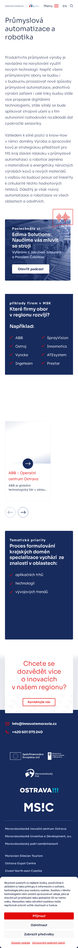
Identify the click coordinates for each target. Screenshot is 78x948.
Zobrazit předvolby (39, 934)
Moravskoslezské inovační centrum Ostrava (35, 829)
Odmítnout (39, 925)
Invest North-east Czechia (23, 871)
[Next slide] (23, 512)
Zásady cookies (20, 942)
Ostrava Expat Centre (20, 863)
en (65, 6)
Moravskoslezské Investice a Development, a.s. (38, 836)
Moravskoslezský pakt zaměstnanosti (31, 844)
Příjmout (39, 916)
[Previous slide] (10, 512)
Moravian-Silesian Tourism (24, 856)
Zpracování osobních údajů (48, 942)
